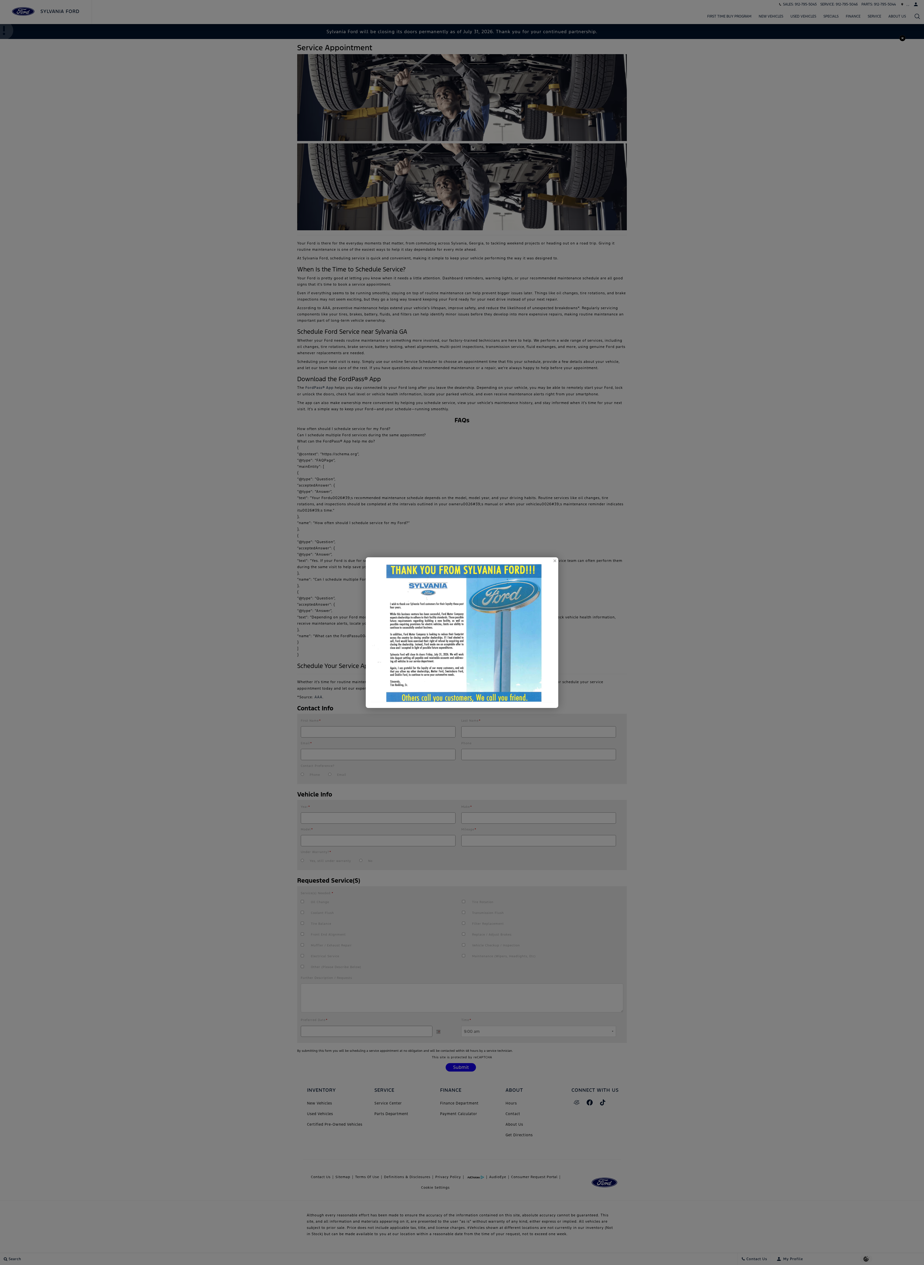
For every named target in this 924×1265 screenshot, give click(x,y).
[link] (554, 561)
